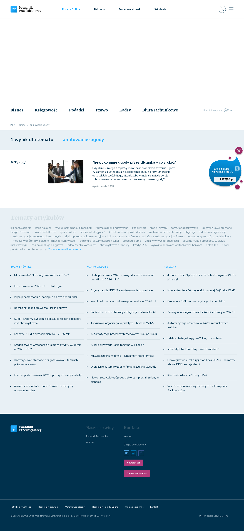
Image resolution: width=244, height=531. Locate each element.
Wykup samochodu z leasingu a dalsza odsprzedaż (45, 297)
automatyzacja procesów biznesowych (37, 236)
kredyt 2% (140, 245)
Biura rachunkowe (160, 110)
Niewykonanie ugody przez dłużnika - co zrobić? (134, 162)
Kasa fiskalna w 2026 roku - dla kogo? (38, 286)
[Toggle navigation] (231, 9)
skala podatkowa (45, 232)
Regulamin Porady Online (105, 506)
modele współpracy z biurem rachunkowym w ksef (44, 241)
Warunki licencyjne (134, 506)
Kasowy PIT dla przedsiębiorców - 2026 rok (42, 334)
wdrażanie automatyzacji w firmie (162, 236)
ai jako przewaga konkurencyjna (84, 236)
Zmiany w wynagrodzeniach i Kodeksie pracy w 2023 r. (201, 312)
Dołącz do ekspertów (135, 444)
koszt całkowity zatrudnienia (127, 232)
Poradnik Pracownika (97, 436)
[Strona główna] (12, 125)
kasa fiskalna (43, 228)
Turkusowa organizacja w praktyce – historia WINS (122, 323)
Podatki (76, 110)
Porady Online (71, 9)
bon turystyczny (37, 249)
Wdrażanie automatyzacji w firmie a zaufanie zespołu (123, 367)
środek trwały (158, 228)
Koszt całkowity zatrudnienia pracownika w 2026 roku (124, 301)
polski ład (212, 245)
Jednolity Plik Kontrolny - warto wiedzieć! (193, 349)
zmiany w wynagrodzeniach (162, 241)
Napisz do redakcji (137, 473)
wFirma (90, 442)
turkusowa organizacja (212, 232)
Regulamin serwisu (48, 506)
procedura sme (132, 241)
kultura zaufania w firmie (123, 236)
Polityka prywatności (21, 506)
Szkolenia (160, 9)
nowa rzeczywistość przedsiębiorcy (209, 236)
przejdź (225, 179)
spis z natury (68, 232)
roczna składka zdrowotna (112, 228)
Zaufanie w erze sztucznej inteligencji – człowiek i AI (123, 312)
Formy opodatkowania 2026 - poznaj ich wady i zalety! (48, 375)
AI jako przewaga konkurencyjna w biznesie (117, 345)
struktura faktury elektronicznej (99, 241)
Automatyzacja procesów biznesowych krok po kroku (124, 334)
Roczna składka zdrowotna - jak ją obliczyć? (41, 308)
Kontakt (128, 436)
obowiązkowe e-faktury (114, 245)
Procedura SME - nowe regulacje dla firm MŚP (196, 301)
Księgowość (46, 110)
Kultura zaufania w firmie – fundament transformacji (122, 356)
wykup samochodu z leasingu (73, 228)
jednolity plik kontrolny (81, 245)
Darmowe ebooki (129, 9)
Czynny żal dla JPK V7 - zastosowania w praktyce (122, 290)
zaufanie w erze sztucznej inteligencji (172, 232)
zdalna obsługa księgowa (47, 245)
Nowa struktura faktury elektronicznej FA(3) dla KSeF (201, 290)
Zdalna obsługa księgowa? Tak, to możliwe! (194, 338)
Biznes (17, 110)
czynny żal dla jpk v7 (92, 232)
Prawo (102, 110)
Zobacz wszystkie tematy (64, 249)
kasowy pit (139, 228)
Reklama (99, 9)
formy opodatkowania (184, 228)
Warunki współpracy (74, 506)
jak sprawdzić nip (21, 228)
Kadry (125, 110)
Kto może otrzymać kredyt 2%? (187, 375)
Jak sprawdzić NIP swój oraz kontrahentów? (41, 275)
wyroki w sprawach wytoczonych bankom (176, 245)
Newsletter (133, 462)
